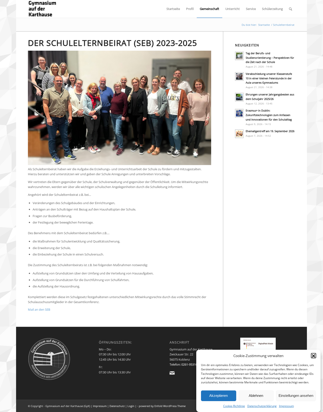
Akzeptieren (218, 396)
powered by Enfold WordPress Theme (162, 406)
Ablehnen (256, 396)
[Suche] (290, 9)
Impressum (286, 406)
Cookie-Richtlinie (234, 406)
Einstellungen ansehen (296, 396)
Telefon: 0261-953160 (184, 364)
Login (130, 406)
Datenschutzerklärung (262, 406)
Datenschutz (117, 406)
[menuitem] (173, 9)
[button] (313, 356)
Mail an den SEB (39, 309)
